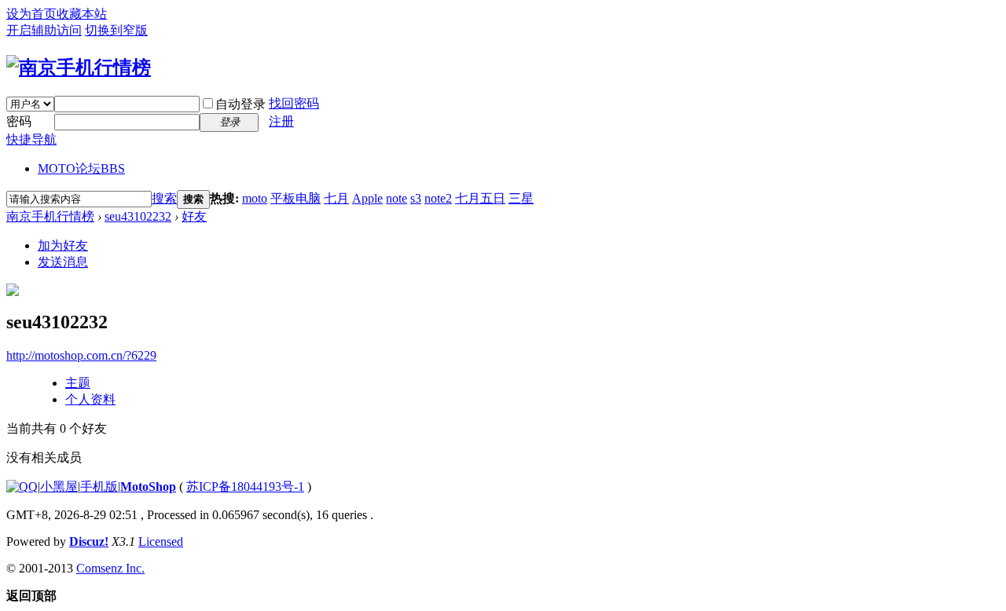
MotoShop (148, 486)
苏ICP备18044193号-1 (245, 486)
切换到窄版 (116, 30)
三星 (521, 198)
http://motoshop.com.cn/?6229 (81, 355)
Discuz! (88, 541)
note (396, 198)
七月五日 (480, 198)
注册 (281, 121)
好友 (194, 216)
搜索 (164, 198)
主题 (77, 383)
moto (254, 198)
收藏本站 (82, 13)
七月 (336, 198)
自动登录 (240, 104)
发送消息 (63, 262)
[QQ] (22, 486)
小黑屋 (59, 486)
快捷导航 (31, 139)
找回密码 (294, 103)
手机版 (99, 486)
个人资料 (90, 399)
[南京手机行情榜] (78, 67)
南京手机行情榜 (50, 216)
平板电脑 (295, 198)
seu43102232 (138, 216)
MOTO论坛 (81, 168)
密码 (18, 121)
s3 (415, 198)
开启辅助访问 (44, 30)
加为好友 (63, 245)
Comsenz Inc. (110, 568)
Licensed (160, 541)
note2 (438, 198)
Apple (367, 198)
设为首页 (31, 13)
